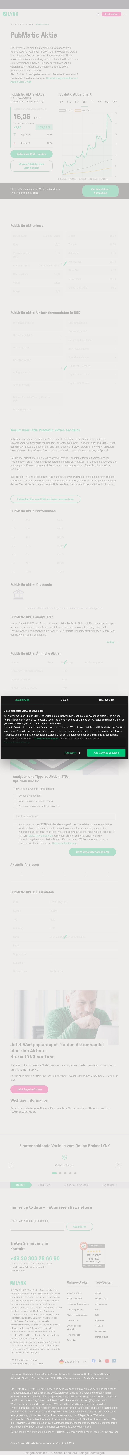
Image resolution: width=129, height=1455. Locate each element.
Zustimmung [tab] (22, 700)
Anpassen (70, 752)
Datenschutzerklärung (17, 742)
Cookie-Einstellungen (46, 738)
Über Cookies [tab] (106, 700)
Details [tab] (64, 700)
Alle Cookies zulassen (106, 752)
